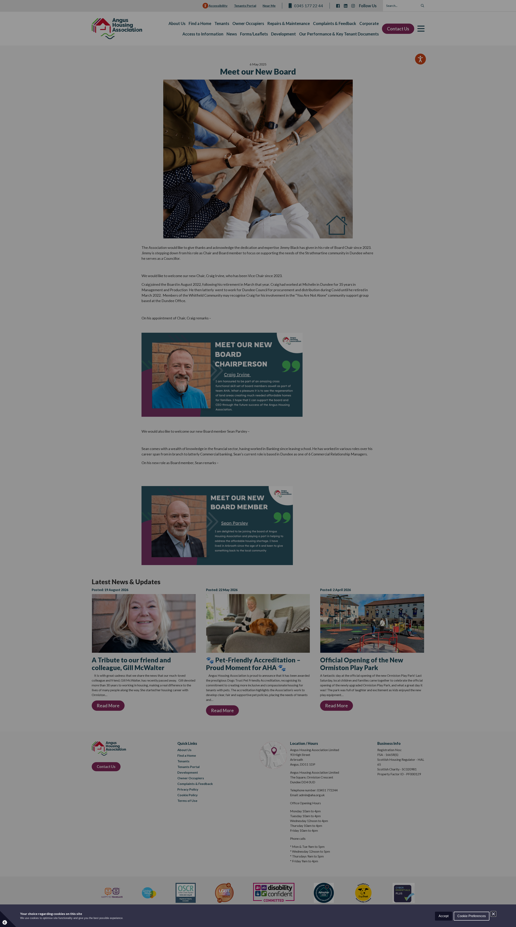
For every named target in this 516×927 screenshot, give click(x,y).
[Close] (493, 913)
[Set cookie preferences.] (8, 919)
